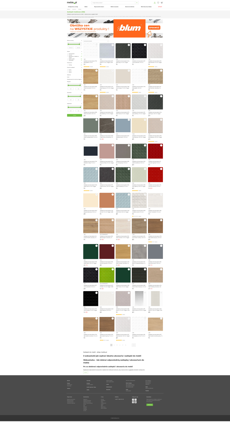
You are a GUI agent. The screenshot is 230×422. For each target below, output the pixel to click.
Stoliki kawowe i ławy (91, 387)
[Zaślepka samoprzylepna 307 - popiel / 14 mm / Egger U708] (106, 50)
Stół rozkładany (148, 380)
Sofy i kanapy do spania (130, 385)
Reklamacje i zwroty (87, 401)
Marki (102, 405)
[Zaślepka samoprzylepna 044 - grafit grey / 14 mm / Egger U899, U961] (123, 50)
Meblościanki (109, 387)
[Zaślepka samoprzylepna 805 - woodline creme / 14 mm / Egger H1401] (139, 200)
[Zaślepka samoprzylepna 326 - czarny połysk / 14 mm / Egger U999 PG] (90, 298)
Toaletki (147, 390)
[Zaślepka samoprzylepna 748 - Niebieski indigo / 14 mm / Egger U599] (90, 151)
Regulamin (85, 399)
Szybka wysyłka (75, 58)
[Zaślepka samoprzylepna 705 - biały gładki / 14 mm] (90, 50)
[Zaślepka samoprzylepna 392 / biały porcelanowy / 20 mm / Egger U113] (90, 200)
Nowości (75, 55)
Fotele (68, 383)
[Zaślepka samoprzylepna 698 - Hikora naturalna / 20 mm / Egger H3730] (90, 101)
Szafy (146, 386)
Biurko (68, 380)
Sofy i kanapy (129, 383)
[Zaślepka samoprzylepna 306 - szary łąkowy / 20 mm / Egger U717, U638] (139, 174)
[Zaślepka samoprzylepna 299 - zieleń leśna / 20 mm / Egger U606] (90, 251)
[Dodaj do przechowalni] (96, 45)
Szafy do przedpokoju (149, 388)
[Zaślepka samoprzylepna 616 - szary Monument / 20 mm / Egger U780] (155, 251)
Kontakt (102, 399)
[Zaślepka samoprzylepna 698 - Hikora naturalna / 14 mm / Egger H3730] (90, 76)
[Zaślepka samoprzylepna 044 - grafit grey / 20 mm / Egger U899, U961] (155, 101)
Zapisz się (150, 404)
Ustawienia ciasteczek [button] (71, 403)
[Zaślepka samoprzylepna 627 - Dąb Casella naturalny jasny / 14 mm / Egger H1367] (155, 324)
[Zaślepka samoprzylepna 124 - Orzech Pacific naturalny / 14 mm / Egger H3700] (90, 225)
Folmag (75, 64)
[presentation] (69, 28)
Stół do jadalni (128, 390)
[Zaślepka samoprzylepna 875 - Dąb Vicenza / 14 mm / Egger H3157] (123, 101)
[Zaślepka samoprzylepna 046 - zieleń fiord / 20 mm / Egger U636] (123, 200)
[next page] (134, 345)
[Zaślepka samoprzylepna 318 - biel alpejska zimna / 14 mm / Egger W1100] (139, 324)
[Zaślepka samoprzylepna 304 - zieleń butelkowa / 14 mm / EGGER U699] (123, 174)
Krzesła (88, 383)
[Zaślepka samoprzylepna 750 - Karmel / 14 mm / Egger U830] (106, 200)
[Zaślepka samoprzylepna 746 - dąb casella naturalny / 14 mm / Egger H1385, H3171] (90, 324)
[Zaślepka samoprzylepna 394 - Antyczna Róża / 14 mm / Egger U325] (106, 151)
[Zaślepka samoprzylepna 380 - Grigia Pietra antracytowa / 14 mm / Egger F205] (106, 125)
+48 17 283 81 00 (119, 399)
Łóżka (88, 389)
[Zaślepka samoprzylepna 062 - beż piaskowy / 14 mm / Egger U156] (106, 101)
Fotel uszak (69, 385)
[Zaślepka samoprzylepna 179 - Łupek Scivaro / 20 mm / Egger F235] (106, 174)
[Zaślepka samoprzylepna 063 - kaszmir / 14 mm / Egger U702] (123, 298)
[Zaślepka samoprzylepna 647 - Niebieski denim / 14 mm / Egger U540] (123, 125)
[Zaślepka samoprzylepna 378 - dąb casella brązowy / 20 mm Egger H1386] (155, 225)
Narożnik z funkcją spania (130, 380)
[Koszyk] (162, 3)
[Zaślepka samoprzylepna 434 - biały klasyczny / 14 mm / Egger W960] (106, 76)
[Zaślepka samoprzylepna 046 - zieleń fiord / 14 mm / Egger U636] (90, 174)
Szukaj (137, 2)
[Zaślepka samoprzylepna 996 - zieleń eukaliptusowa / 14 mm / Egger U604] (90, 125)
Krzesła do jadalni (90, 384)
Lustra (107, 384)
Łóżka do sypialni (109, 380)
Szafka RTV (147, 384)
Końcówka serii (75, 53)
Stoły (127, 389)
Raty (84, 405)
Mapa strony (103, 406)
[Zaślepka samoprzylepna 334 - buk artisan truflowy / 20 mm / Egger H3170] (139, 225)
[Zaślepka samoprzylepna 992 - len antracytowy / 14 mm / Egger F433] (123, 151)
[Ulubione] (158, 3)
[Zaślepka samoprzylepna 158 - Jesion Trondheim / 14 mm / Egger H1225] (155, 200)
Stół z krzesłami (148, 381)
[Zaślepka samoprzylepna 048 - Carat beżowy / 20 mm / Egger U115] (139, 125)
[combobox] (96, 41)
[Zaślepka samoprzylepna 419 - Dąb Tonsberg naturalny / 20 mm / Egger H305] (155, 275)
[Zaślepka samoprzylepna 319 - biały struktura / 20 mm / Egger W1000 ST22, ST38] (139, 298)
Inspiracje (85, 409)
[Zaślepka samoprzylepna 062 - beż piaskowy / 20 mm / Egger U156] (155, 125)
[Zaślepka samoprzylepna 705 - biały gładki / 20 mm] (139, 76)
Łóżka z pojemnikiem (110, 381)
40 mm (75, 72)
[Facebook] (133, 400)
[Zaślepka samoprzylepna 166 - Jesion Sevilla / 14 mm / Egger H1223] (123, 225)
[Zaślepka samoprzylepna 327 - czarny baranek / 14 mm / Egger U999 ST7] (139, 50)
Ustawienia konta (70, 401)
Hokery (68, 388)
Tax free (84, 410)
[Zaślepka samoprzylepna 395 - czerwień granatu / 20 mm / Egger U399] (106, 251)
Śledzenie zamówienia (71, 399)
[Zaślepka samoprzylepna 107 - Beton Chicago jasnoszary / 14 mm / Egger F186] (139, 251)
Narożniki (108, 389)
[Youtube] (136, 402)
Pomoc (84, 404)
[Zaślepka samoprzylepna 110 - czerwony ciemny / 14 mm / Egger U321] (155, 174)
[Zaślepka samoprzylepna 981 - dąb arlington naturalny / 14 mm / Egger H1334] (106, 225)
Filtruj (74, 115)
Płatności (85, 406)
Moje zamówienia (70, 400)
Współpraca (103, 400)
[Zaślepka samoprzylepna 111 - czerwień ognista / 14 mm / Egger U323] (155, 151)
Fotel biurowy (69, 384)
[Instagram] (136, 400)
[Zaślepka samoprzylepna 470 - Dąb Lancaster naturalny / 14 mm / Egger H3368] (123, 251)
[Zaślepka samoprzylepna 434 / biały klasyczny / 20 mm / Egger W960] (106, 298)
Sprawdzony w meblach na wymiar (75, 57)
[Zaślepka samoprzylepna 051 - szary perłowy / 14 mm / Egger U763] (139, 101)
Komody (88, 380)
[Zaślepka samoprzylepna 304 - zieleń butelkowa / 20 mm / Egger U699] (139, 151)
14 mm (75, 69)
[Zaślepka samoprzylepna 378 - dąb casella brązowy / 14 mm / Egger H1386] (106, 324)
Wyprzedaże (75, 60)
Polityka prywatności (87, 400)
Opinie (102, 404)
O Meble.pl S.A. (103, 403)
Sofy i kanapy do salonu (130, 384)
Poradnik (85, 408)
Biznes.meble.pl (104, 408)
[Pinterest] (133, 402)
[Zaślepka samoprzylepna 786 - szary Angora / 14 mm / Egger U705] (123, 76)
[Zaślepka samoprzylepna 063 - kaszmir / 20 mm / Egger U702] (155, 298)
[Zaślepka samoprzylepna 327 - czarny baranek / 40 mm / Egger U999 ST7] (90, 275)
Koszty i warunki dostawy (88, 403)
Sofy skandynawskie (129, 386)
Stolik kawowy (148, 383)
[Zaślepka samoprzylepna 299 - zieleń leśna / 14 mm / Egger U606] (123, 275)
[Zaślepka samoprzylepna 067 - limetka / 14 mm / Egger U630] (106, 275)
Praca (102, 401)
